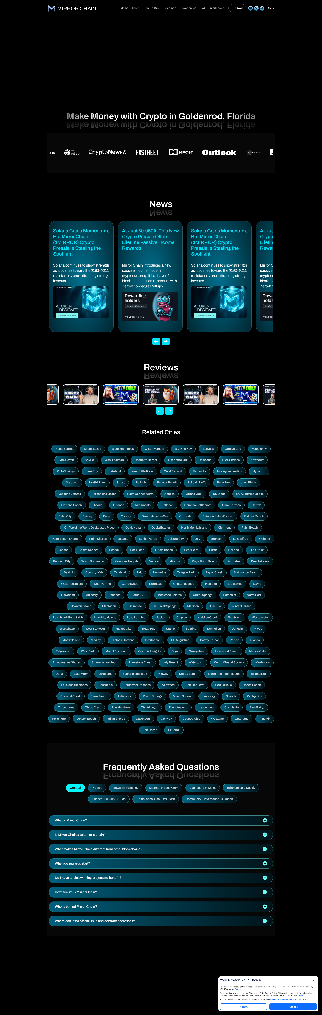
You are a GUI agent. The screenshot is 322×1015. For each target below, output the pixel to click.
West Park (88, 651)
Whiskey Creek (207, 617)
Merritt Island (71, 640)
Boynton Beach (81, 606)
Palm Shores (98, 538)
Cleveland (68, 595)
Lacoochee (206, 707)
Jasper (63, 549)
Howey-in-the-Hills (229, 471)
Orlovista (185, 516)
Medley (96, 640)
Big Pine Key (183, 448)
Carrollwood (130, 583)
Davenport (143, 718)
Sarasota (72, 482)
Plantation (109, 606)
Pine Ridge (257, 707)
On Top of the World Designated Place (89, 527)
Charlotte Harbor (146, 459)
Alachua (215, 606)
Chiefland (204, 459)
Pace (106, 516)
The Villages (149, 707)
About (135, 8)
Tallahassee (258, 673)
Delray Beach (188, 673)
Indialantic (125, 696)
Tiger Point (191, 549)
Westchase (67, 628)
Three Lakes (66, 707)
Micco (258, 628)
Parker (234, 640)
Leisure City (176, 538)
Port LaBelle (223, 684)
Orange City (233, 448)
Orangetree (196, 651)
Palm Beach (250, 527)
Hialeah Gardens (123, 640)
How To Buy (151, 8)
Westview (234, 617)
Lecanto (122, 538)
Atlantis (255, 640)
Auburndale (143, 505)
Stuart (120, 482)
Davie (257, 583)
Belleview (223, 482)
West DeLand (173, 471)
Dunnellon (214, 628)
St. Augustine (180, 640)
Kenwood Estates (170, 595)
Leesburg (208, 696)
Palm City (65, 516)
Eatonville (199, 471)
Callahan (167, 505)
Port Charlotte (194, 684)
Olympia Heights (149, 651)
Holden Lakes (64, 448)
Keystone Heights (126, 561)
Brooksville (235, 583)
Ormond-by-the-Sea (155, 516)
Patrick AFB (139, 595)
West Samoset (95, 628)
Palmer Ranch (254, 516)
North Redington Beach (224, 673)
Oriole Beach (164, 549)
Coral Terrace (231, 505)
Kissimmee (134, 606)
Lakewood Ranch (226, 651)
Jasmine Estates (70, 493)
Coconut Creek (70, 696)
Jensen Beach (86, 718)
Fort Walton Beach (245, 572)
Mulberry (92, 595)
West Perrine (102, 583)
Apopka (169, 493)
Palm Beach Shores (65, 538)
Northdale (155, 583)
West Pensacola (72, 583)
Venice (154, 561)
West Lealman (114, 459)
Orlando (118, 505)
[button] (161, 820)
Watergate (242, 718)
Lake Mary (81, 673)
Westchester (260, 617)
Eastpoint (229, 595)
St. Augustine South (104, 662)
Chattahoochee (183, 583)
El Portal (174, 730)
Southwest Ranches (137, 684)
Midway (163, 673)
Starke (170, 628)
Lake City (92, 471)
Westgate (217, 718)
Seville (89, 459)
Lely (197, 538)
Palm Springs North (140, 493)
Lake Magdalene (105, 617)
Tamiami (120, 572)
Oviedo (97, 505)
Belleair (141, 482)
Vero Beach (99, 696)
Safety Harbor (209, 640)
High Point (257, 549)
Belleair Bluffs (196, 482)
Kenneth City (61, 561)
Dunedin (237, 628)
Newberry (257, 459)
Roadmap (169, 8)
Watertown (196, 662)
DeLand (233, 549)
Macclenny (259, 448)
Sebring (191, 628)
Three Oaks (93, 707)
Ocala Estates (161, 527)
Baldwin (69, 572)
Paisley (87, 516)
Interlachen (152, 640)
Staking (123, 8)
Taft (139, 572)
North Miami (97, 482)
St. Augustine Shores (66, 662)
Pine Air (264, 718)
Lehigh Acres (148, 538)
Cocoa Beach (252, 684)
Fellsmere (59, 718)
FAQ (203, 8)
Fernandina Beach (104, 493)
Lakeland (115, 471)
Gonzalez (233, 561)
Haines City (123, 628)
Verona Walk (193, 493)
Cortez (256, 505)
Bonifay (114, 549)
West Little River (142, 471)
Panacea (114, 595)
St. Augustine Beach (250, 493)
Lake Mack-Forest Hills (68, 617)
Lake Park (105, 673)
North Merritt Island (194, 527)
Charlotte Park (178, 459)
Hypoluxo (259, 471)
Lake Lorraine (136, 617)
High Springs (231, 459)
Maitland (211, 583)
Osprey (126, 516)
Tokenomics (188, 8)
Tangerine (159, 572)
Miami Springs (152, 696)
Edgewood (63, 651)
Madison (193, 606)
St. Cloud (219, 493)
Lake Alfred (240, 538)
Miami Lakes (92, 448)
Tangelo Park (186, 572)
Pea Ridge (137, 549)
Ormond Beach (71, 505)
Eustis (213, 549)
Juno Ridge (248, 482)
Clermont (224, 527)
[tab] (161, 820)
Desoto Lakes (260, 561)
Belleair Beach (167, 482)
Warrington (262, 662)
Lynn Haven (66, 459)
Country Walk (94, 572)
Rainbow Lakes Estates (217, 516)
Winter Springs (202, 595)
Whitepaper (217, 8)
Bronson (216, 538)
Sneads (231, 696)
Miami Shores (182, 696)
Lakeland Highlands (74, 684)
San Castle (150, 730)
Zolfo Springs (66, 471)
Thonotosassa (178, 707)
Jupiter (161, 617)
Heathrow (148, 628)
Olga (174, 651)
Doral (59, 673)
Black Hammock (123, 448)
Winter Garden (241, 606)
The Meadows (121, 707)
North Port (254, 595)
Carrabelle (231, 707)
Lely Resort (170, 662)
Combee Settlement (197, 505)
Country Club (191, 718)
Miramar (175, 561)
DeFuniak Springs (164, 606)
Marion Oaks (257, 651)
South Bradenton (92, 561)
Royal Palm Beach (204, 561)
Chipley (181, 617)
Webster (264, 538)
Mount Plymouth (116, 651)
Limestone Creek (140, 662)
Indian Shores (116, 718)
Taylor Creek (214, 572)
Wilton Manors (154, 448)
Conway (166, 718)
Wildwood (168, 684)
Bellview (208, 448)
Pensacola (105, 684)
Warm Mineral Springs (229, 662)
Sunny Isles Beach (134, 673)
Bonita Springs (88, 549)
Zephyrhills (254, 696)
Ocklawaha (133, 527)
